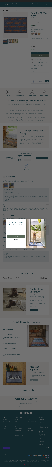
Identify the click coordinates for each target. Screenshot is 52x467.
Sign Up (16, 236)
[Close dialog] (44, 220)
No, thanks (16, 239)
